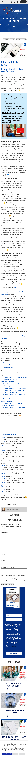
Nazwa (3, 554)
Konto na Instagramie (10, 362)
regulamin (12, 624)
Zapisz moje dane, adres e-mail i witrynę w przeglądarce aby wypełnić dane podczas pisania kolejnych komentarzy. (13, 578)
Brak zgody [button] (22, 753)
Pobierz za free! (14, 653)
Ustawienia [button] (15, 753)
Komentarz (5, 532)
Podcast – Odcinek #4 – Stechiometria (14, 388)
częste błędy (8, 504)
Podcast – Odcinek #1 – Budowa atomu (15, 377)
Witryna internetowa (7, 567)
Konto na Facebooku (9, 365)
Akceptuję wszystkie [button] (7, 753)
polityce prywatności (12, 646)
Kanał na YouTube (8, 367)
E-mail (3, 560)
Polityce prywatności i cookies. (19, 750)
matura (14, 504)
